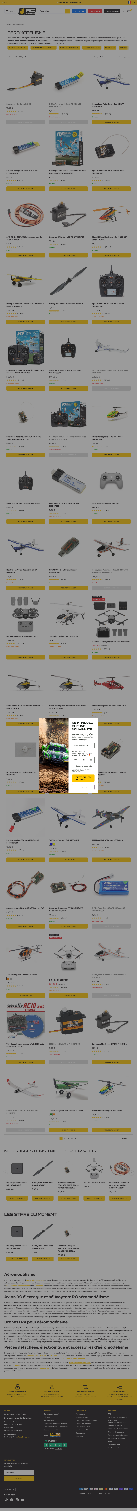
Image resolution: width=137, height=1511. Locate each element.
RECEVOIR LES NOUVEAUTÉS (83, 778)
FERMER (83, 787)
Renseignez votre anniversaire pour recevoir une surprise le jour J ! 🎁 (82, 753)
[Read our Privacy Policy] (93, 769)
